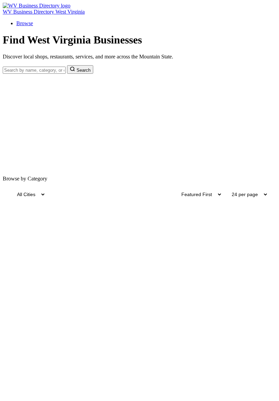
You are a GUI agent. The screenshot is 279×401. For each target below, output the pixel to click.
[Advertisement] (139, 124)
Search (83, 70)
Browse (24, 23)
